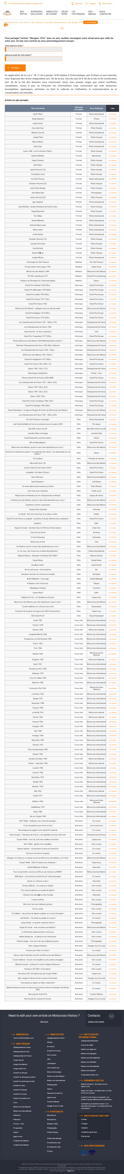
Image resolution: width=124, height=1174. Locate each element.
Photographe (52, 1128)
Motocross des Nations (22, 1107)
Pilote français (52, 1132)
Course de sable (87, 1045)
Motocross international (22, 1111)
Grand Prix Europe (20, 1090)
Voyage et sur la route (55, 1106)
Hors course (51, 1055)
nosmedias (92, 12)
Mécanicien (51, 1115)
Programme (17, 1128)
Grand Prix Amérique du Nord (24, 1077)
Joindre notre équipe (96, 1022)
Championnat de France (22, 1047)
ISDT (49, 1059)
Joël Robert (51, 1063)
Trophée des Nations (21, 1141)
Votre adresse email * (14, 46)
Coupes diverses (19, 1068)
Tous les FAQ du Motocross (23, 1038)
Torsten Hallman (53, 1102)
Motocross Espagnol (88, 1053)
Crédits (84, 1119)
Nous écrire (107, 4)
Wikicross (78, 4)
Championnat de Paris (21, 1052)
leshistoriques (78, 12)
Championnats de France (22, 1056)
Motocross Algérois (88, 1049)
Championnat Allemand (89, 1041)
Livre (15, 1102)
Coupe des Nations (20, 1064)
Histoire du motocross (21, 1098)
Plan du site (85, 1136)
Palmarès (16, 1115)
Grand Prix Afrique (20, 1073)
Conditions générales (89, 1132)
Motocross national (88, 1070)
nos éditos (23, 12)
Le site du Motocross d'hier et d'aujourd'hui (25, 4)
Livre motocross (53, 1068)
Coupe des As (18, 1060)
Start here (44, 1022)
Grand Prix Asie (19, 1085)
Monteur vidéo (52, 1124)
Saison (15, 1132)
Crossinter (64, 12)
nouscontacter (105, 12)
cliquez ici (70, 1171)
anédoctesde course (52, 12)
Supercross (17, 1136)
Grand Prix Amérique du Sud (23, 1081)
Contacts (84, 1128)
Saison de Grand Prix (55, 1093)
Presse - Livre (18, 1124)
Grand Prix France (20, 1094)
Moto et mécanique (54, 1072)
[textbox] (6, 24)
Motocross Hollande (88, 1062)
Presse (50, 1151)
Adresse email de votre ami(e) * (18, 55)
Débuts (49, 1042)
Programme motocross (89, 1075)
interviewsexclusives (37, 12)
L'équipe (92, 4)
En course (50, 1046)
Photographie (52, 1085)
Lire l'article (112, 114)
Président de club (53, 1143)
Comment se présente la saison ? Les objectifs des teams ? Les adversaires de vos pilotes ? (96, 1106)
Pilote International (54, 1138)
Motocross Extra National (90, 1058)
